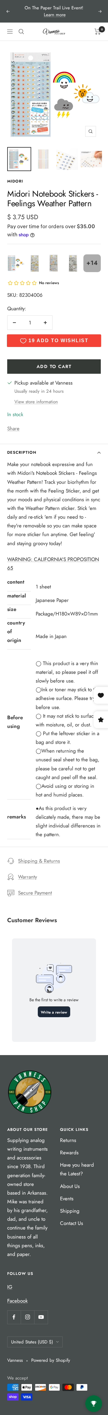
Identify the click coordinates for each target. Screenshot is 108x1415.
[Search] (21, 31)
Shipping (70, 1210)
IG (9, 1287)
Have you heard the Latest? (77, 1169)
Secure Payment (35, 892)
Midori (15, 181)
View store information (36, 401)
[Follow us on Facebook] (14, 1317)
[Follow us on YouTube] (41, 1317)
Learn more (55, 14)
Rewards (69, 1152)
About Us (70, 1186)
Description (21, 452)
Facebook (17, 1300)
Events (67, 1198)
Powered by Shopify (50, 1360)
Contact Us (71, 1223)
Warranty (27, 876)
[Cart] (97, 32)
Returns (68, 1140)
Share (13, 428)
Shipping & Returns (39, 860)
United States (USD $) (32, 1342)
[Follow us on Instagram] (27, 1317)
